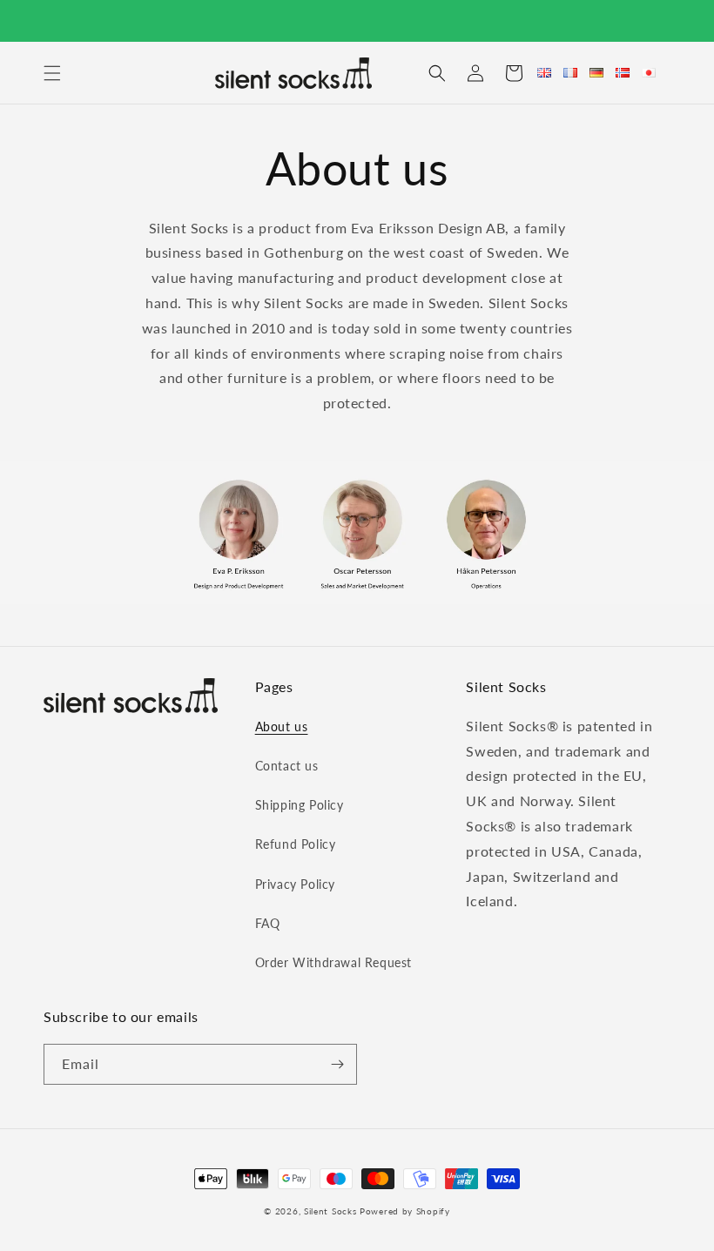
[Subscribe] (337, 1064)
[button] (52, 73)
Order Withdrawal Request (333, 962)
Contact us (287, 765)
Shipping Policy (299, 804)
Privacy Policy (295, 884)
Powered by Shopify (405, 1211)
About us (281, 726)
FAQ (267, 923)
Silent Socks (330, 1211)
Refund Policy (295, 844)
